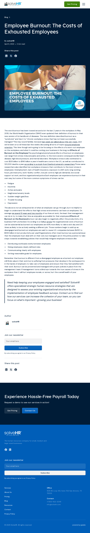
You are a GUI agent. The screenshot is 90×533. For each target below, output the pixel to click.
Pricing (6, 496)
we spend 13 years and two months (27, 213)
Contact (7, 509)
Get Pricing (72, 4)
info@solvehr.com (54, 504)
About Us (8, 492)
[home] (13, 4)
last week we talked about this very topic (59, 142)
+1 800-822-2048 (54, 502)
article (49, 222)
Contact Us (30, 410)
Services (7, 488)
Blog (6, 501)
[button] (83, 4)
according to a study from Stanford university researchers (49, 164)
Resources (8, 505)
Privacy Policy (9, 514)
